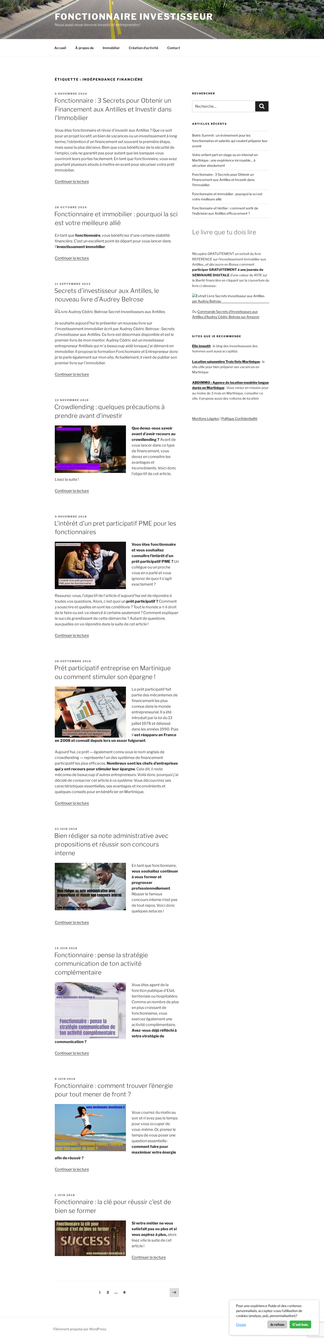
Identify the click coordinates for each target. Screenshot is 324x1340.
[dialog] (274, 1317)
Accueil (60, 48)
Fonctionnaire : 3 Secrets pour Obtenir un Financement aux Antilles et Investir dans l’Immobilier (112, 109)
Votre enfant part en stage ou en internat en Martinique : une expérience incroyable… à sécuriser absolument (225, 160)
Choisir (241, 1324)
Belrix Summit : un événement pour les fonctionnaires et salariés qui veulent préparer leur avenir (230, 140)
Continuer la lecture (72, 181)
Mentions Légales (205, 418)
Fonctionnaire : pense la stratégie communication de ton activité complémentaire (101, 963)
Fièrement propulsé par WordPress (79, 1329)
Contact (173, 48)
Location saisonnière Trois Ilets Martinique (226, 362)
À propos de (84, 48)
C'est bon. (300, 1324)
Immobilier (111, 48)
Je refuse (277, 1324)
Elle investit (201, 346)
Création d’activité (143, 48)
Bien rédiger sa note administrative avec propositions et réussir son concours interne (111, 844)
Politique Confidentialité (239, 418)
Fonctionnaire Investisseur (134, 16)
